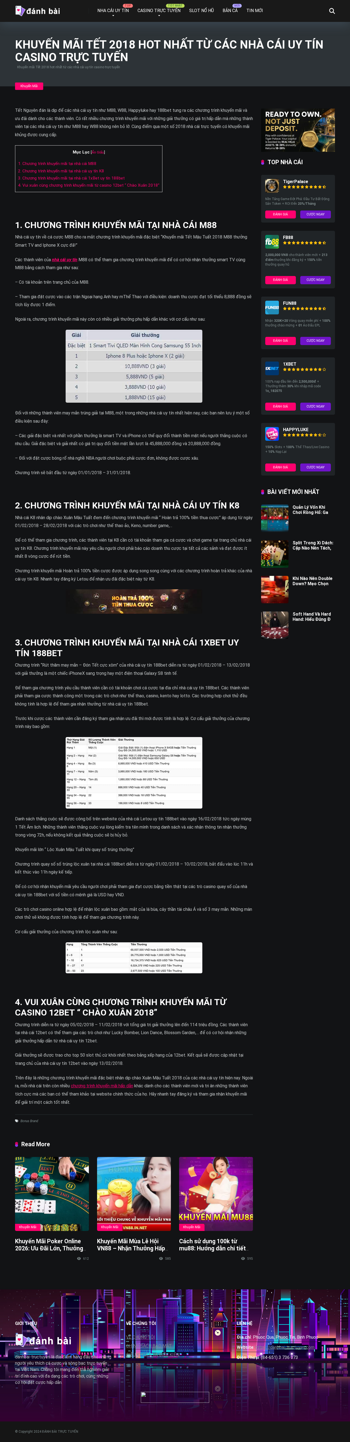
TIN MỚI (254, 10)
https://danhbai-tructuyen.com (284, 1347)
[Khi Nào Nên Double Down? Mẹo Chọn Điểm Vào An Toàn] (274, 601)
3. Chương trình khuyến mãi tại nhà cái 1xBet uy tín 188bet (71, 178)
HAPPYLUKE (295, 429)
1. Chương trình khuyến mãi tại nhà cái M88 (57, 163)
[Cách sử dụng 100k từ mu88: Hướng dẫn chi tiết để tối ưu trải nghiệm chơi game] (216, 1194)
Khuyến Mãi (29, 86)
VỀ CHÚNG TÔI (140, 1337)
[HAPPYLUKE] (272, 439)
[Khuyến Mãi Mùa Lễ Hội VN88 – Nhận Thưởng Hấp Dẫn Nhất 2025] (134, 1194)
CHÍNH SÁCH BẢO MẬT (149, 1346)
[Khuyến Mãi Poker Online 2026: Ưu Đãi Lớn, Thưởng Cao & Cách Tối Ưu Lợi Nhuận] (52, 1194)
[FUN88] (272, 312)
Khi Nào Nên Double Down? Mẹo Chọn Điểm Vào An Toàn (312, 583)
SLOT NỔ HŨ (201, 10)
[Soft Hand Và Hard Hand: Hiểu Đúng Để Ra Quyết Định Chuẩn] (274, 637)
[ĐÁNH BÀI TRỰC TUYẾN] (37, 8)
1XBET (289, 364)
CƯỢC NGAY (316, 214)
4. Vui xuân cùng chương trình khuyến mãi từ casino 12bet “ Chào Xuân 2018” (88, 185)
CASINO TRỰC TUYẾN (159, 10)
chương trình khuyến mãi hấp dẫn (102, 1085)
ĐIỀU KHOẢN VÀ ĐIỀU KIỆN (152, 1354)
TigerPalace (295, 181)
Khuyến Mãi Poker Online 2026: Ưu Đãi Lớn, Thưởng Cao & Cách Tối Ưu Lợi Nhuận (49, 1252)
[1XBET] (272, 373)
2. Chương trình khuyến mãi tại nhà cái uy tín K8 (61, 171)
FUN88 (289, 303)
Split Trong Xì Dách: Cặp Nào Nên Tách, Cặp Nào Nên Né (313, 548)
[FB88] (272, 247)
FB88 (288, 237)
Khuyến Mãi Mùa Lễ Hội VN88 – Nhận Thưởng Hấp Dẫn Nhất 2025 (131, 1248)
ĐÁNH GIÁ (280, 214)
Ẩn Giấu (98, 152)
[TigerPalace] (272, 191)
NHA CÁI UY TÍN (113, 10)
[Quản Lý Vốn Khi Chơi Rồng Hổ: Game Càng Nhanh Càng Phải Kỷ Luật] (274, 530)
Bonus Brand (29, 1121)
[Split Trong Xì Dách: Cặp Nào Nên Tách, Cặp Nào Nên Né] (274, 566)
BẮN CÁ (230, 10)
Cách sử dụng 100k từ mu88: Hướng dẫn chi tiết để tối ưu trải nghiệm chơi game (213, 1252)
